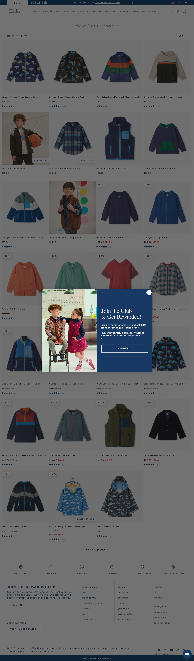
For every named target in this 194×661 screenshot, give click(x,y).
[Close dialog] (148, 292)
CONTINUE (124, 348)
